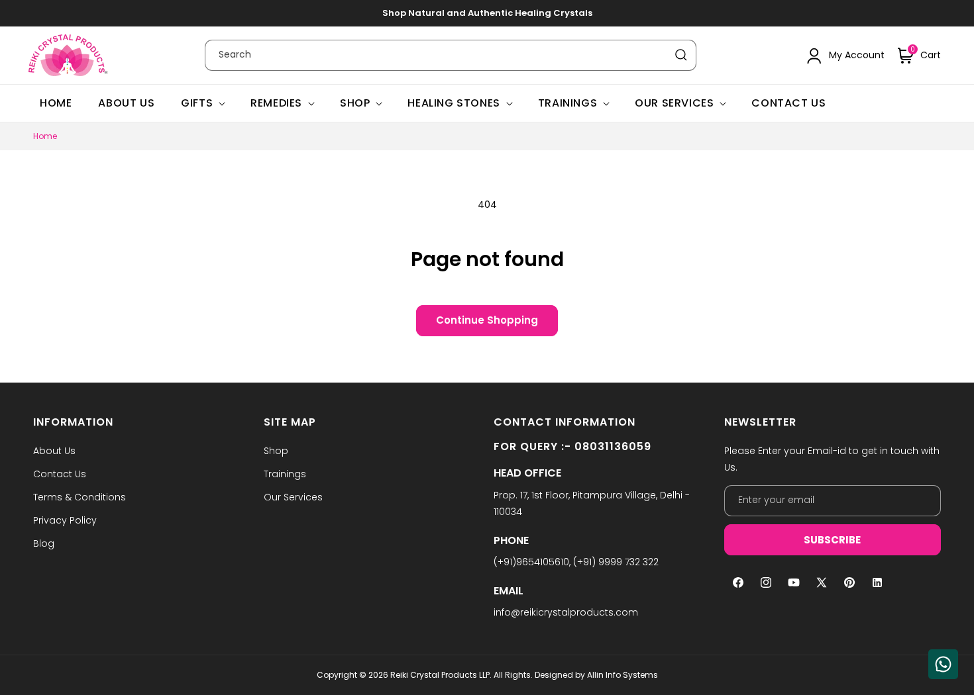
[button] (919, 56)
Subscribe (832, 540)
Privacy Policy (65, 520)
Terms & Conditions (79, 497)
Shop (355, 103)
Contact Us (59, 474)
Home (45, 136)
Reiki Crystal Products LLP (440, 674)
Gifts (197, 103)
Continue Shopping (487, 320)
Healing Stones (453, 103)
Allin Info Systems (622, 674)
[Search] (681, 55)
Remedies (276, 103)
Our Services (674, 103)
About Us (54, 450)
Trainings (567, 103)
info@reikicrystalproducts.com (566, 612)
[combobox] (450, 55)
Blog (43, 543)
